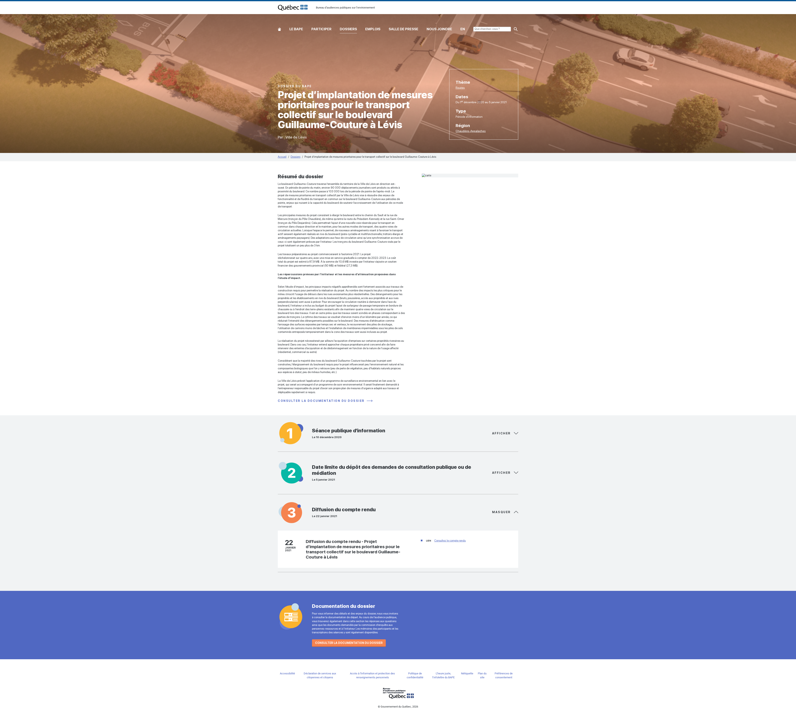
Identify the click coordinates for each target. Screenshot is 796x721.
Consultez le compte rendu (450, 540)
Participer (321, 29)
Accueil (279, 28)
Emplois (372, 29)
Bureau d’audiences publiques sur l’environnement (293, 8)
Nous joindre (439, 29)
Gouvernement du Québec (398, 693)
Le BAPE (296, 29)
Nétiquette (467, 673)
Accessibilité (287, 673)
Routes (460, 87)
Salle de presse (403, 29)
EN (462, 29)
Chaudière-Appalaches (471, 131)
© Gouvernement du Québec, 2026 (398, 706)
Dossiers (348, 29)
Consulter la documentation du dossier (322, 400)
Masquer (502, 433)
